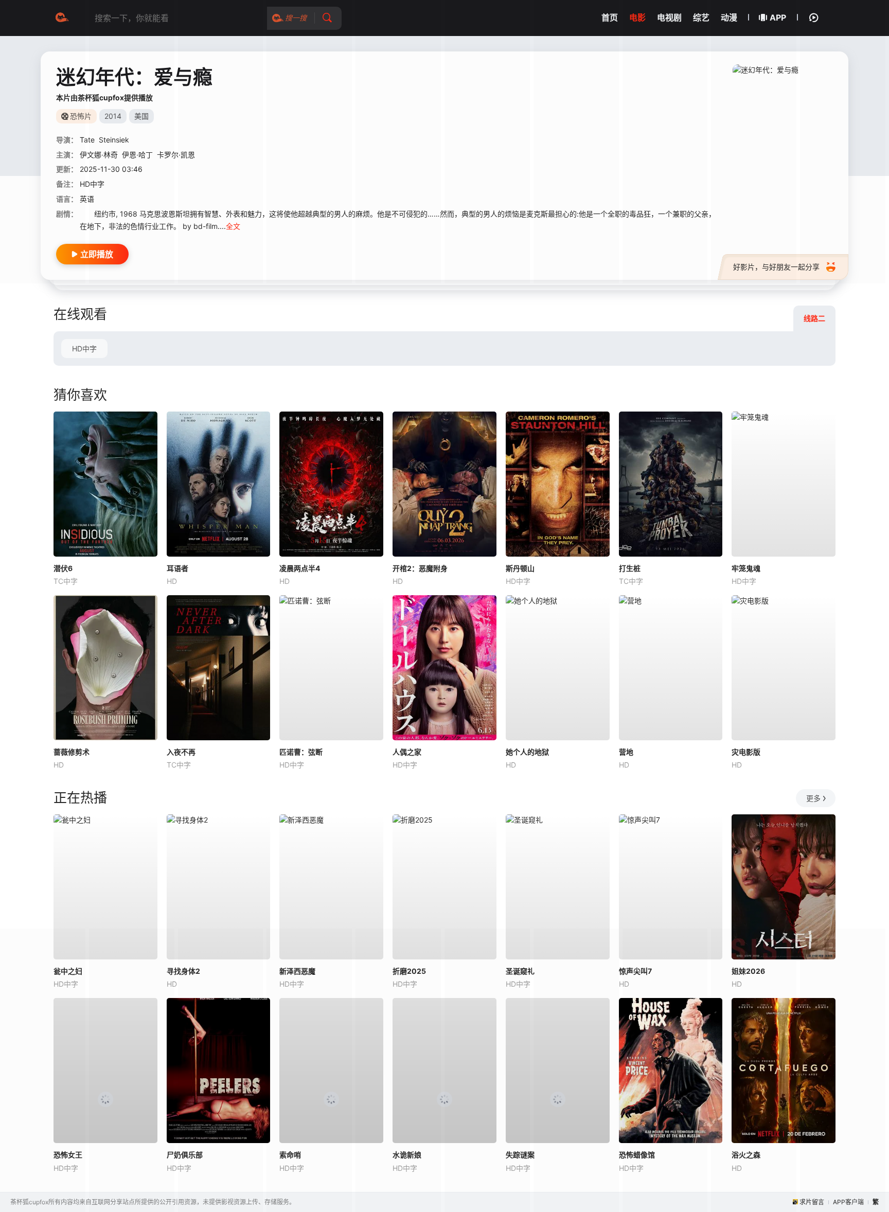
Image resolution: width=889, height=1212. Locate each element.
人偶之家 (407, 751)
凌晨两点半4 (299, 568)
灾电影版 (746, 751)
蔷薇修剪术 (72, 751)
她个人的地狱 (527, 751)
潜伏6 (63, 568)
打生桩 (630, 568)
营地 (626, 751)
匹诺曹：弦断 (301, 751)
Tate (87, 139)
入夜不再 (181, 751)
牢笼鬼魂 (746, 568)
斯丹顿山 (520, 568)
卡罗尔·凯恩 (176, 154)
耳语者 (177, 568)
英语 (87, 198)
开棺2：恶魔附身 (420, 568)
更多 (813, 798)
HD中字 (84, 348)
